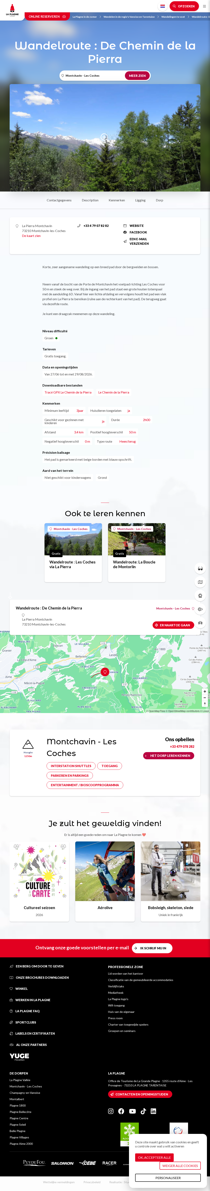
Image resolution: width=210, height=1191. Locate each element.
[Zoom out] (205, 698)
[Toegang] (200, 622)
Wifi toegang (116, 1005)
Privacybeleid (91, 1182)
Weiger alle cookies (180, 1166)
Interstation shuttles (71, 766)
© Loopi (204, 711)
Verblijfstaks (116, 986)
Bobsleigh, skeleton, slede (170, 907)
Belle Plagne (17, 1131)
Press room (115, 1018)
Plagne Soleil (18, 1124)
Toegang (110, 766)
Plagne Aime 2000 (21, 1143)
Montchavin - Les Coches (71, 529)
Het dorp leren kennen (170, 755)
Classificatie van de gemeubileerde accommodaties (140, 980)
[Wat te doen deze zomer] (200, 568)
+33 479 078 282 (182, 746)
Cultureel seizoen (39, 907)
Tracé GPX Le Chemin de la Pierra (68, 392)
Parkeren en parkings (70, 775)
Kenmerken (117, 200)
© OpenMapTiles (155, 711)
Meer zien (137, 75)
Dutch (162, 6)
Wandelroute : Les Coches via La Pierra (72, 564)
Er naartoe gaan (175, 625)
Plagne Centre (19, 1118)
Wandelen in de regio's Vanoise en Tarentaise (129, 16)
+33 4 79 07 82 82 (96, 225)
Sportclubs (25, 1022)
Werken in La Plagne (32, 1000)
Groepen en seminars (122, 1031)
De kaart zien (31, 236)
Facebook (138, 232)
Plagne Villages (19, 1137)
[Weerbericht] (200, 609)
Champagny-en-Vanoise (25, 1092)
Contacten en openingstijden (141, 1094)
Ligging (140, 200)
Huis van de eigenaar (121, 1011)
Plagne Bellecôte (20, 1112)
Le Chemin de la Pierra (113, 392)
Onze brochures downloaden (42, 977)
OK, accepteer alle (154, 1157)
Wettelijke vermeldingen (59, 1182)
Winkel (21, 988)
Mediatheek (115, 992)
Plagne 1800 (18, 1105)
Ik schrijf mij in (153, 948)
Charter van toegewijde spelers (128, 1024)
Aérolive (105, 907)
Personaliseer (168, 1178)
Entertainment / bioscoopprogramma (85, 785)
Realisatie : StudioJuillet (124, 1182)
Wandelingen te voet (173, 16)
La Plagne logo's (118, 999)
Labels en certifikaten (35, 1033)
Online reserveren (44, 16)
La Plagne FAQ (27, 1011)
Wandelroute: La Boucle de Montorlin (134, 564)
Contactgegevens (59, 200)
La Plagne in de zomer (85, 16)
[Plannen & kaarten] (200, 582)
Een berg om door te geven (39, 966)
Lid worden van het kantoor (125, 973)
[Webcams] (200, 595)
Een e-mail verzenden (139, 241)
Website (137, 225)
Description (90, 200)
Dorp (159, 200)
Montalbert (17, 1099)
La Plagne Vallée (20, 1080)
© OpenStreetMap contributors (183, 711)
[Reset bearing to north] (205, 704)
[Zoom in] (205, 691)
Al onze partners (31, 1045)
